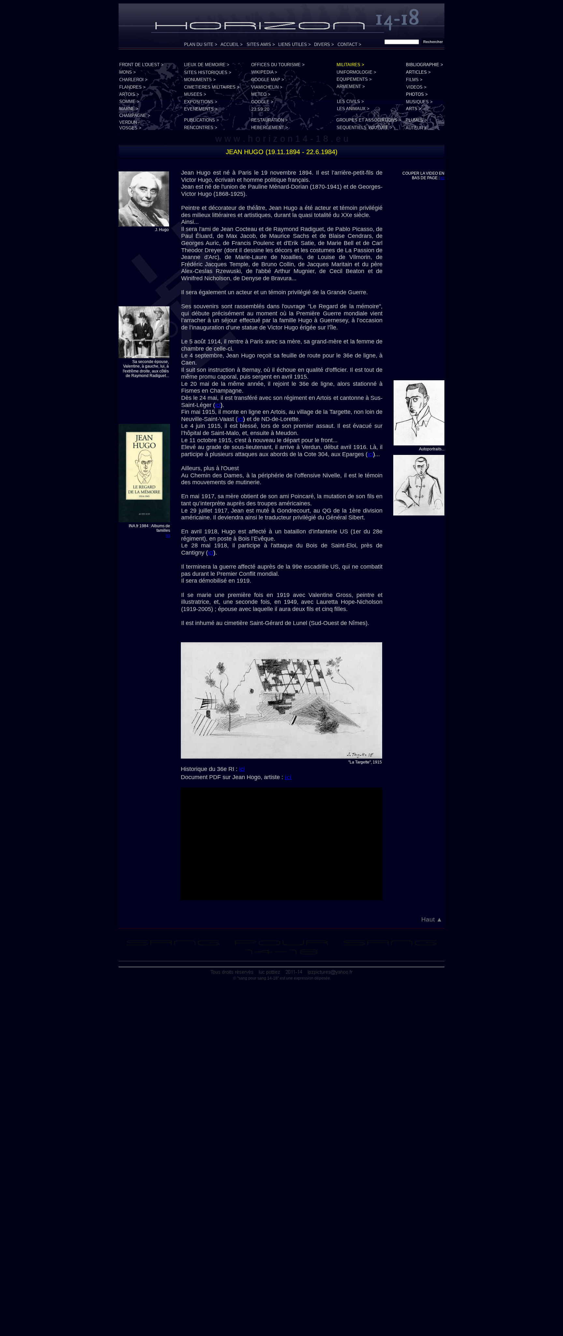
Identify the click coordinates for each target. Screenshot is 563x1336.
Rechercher (433, 42)
